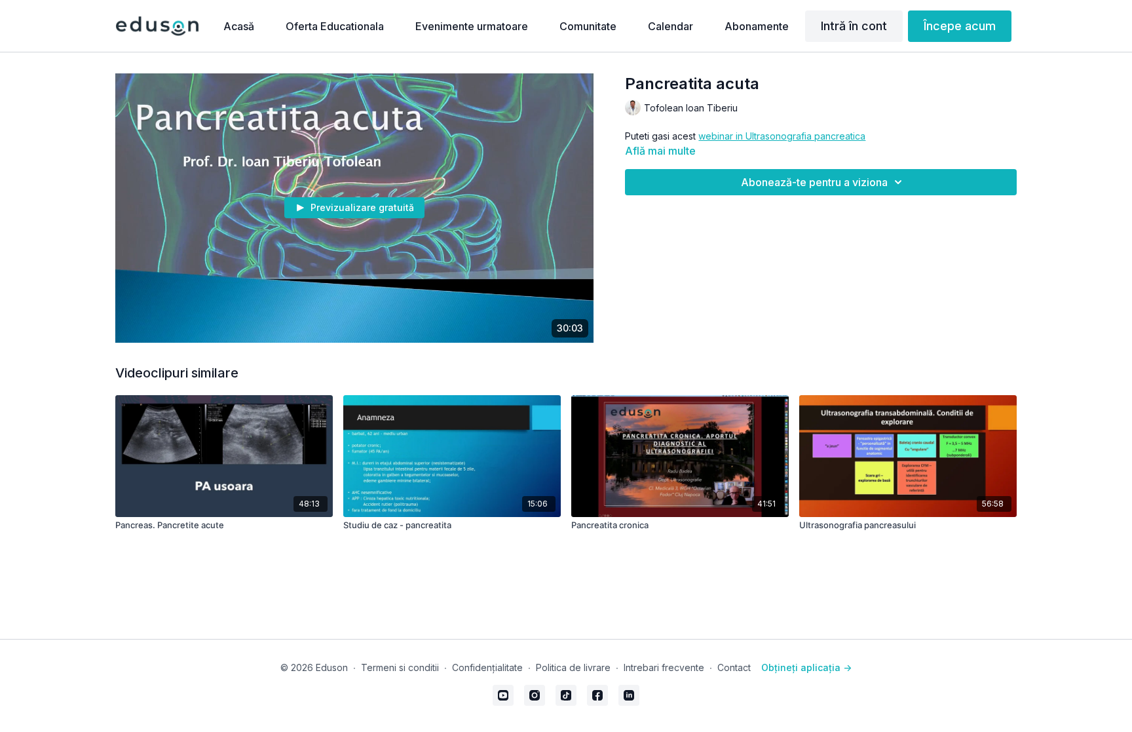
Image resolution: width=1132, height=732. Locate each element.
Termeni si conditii (400, 667)
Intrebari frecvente (664, 667)
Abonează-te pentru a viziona (814, 182)
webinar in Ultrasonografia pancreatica (781, 136)
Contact (734, 667)
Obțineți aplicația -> (806, 667)
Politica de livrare (573, 667)
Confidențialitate (487, 667)
